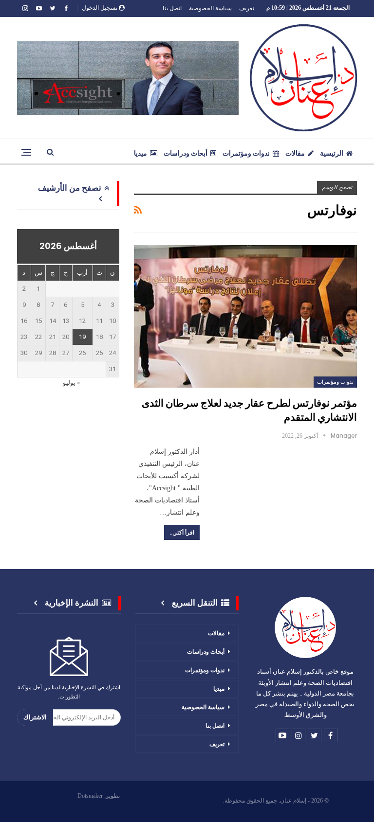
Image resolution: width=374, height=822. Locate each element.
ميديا (140, 153)
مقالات (295, 153)
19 (82, 336)
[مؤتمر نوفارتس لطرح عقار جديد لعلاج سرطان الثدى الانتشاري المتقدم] (245, 316)
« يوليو (71, 382)
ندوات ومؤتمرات (246, 153)
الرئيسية (331, 153)
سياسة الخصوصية (210, 8)
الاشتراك (35, 717)
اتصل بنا (172, 8)
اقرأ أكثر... (181, 532)
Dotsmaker (90, 795)
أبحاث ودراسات (185, 153)
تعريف (246, 8)
